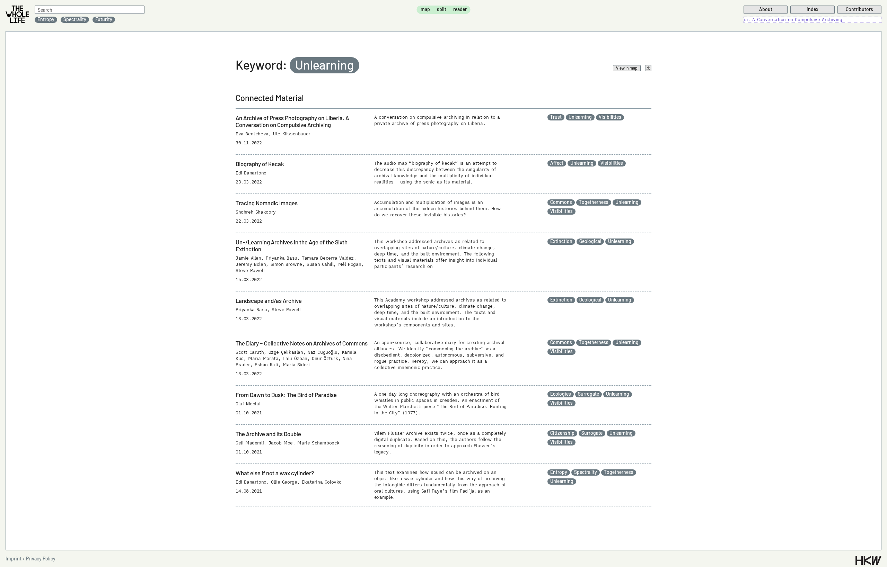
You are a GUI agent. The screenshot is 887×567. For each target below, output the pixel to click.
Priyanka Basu (281, 258)
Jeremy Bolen (251, 264)
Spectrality (74, 19)
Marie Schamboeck (318, 443)
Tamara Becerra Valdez (328, 258)
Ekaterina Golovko (322, 482)
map (425, 9)
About (765, 9)
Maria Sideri (296, 365)
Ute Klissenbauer (291, 134)
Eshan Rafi (266, 365)
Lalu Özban (295, 358)
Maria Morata (263, 358)
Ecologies (560, 394)
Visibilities (610, 117)
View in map (627, 67)
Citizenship (562, 433)
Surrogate (588, 394)
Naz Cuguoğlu (322, 352)
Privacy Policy (40, 558)
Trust (556, 117)
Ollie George (284, 482)
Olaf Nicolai (248, 404)
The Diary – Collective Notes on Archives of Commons (302, 343)
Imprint (13, 558)
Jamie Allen (248, 258)
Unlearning (580, 117)
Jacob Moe (281, 443)
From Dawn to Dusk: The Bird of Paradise (286, 394)
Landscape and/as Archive (269, 300)
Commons (561, 202)
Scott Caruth (250, 352)
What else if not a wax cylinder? (275, 472)
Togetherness (593, 202)
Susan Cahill (320, 264)
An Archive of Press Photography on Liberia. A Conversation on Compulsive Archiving (292, 121)
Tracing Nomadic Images (267, 202)
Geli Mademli (250, 443)
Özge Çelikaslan (286, 352)
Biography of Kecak (260, 163)
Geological (590, 241)
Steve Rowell (250, 270)
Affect (556, 163)
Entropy (45, 19)
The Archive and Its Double (268, 433)
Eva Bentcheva (252, 134)
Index (812, 9)
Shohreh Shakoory (256, 212)
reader (460, 9)
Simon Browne (286, 264)
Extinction (561, 241)
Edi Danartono (251, 173)
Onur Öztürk (325, 358)
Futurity (103, 19)
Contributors (859, 9)
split (441, 9)
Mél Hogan (349, 264)
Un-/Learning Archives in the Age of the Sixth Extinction (292, 245)
